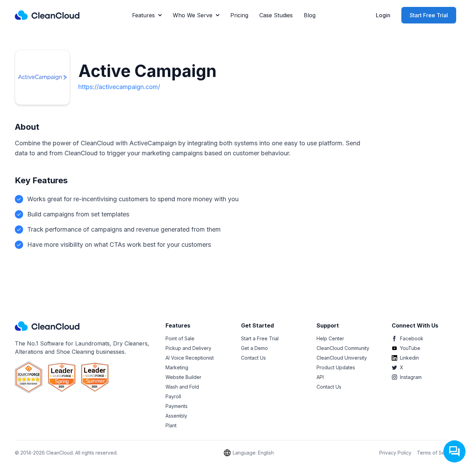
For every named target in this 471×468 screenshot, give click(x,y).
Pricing (239, 15)
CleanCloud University (342, 358)
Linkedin (409, 358)
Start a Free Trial (260, 338)
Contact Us (253, 358)
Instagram (411, 377)
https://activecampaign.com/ (119, 86)
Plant (171, 425)
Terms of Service (436, 453)
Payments (177, 406)
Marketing (177, 367)
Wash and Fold (182, 387)
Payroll (173, 396)
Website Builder (183, 377)
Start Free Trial (429, 15)
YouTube (410, 348)
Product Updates (336, 367)
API (320, 377)
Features (143, 15)
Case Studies (276, 15)
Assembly (176, 416)
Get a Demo (254, 348)
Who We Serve (192, 15)
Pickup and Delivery (188, 348)
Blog (309, 15)
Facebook (411, 338)
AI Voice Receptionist (190, 358)
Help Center (330, 338)
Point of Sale (180, 338)
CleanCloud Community (343, 348)
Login (383, 15)
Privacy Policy (395, 453)
